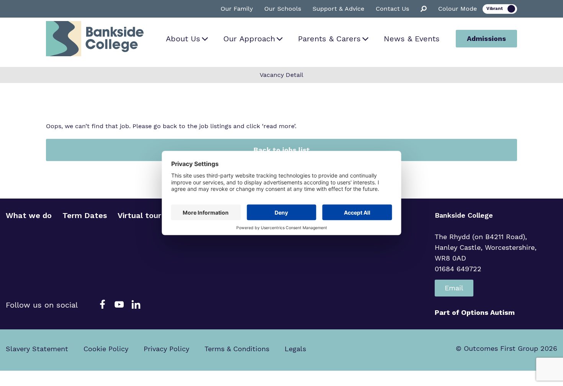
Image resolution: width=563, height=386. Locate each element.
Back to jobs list (282, 150)
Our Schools (282, 8)
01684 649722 (458, 269)
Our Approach (249, 38)
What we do (29, 215)
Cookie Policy (105, 349)
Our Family (237, 8)
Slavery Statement (37, 349)
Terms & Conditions (237, 349)
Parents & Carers (329, 38)
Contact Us (392, 8)
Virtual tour (139, 215)
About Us (183, 38)
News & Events (412, 38)
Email (454, 288)
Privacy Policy (166, 349)
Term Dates (84, 215)
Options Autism (488, 312)
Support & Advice (338, 8)
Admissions (486, 38)
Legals (295, 349)
